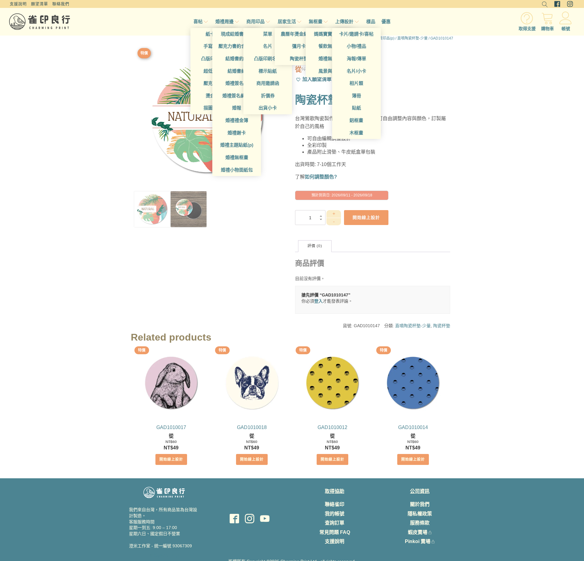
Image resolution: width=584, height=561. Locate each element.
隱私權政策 (420, 513)
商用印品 (255, 21)
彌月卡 (299, 46)
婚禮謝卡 (237, 132)
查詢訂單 (334, 522)
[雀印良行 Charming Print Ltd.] (39, 21)
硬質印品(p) (385, 38)
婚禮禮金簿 (236, 120)
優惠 (386, 21)
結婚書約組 (236, 58)
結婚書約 (237, 71)
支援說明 (18, 4)
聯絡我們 (60, 4)
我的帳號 (334, 513)
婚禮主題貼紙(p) (236, 144)
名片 (267, 46)
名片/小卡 (356, 71)
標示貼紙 (268, 71)
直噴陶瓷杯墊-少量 (412, 38)
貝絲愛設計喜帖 (164, 555)
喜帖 (198, 21)
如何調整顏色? (321, 176)
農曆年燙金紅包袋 (299, 33)
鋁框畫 (356, 120)
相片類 (356, 83)
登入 (318, 301)
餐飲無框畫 (329, 46)
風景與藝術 (329, 71)
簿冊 (356, 95)
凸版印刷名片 (267, 58)
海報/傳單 (356, 58)
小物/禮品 (356, 46)
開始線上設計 (171, 459)
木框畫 (356, 132)
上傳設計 (344, 21)
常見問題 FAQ (334, 532)
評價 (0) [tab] (315, 246)
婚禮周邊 (224, 21)
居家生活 (287, 21)
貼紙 (356, 107)
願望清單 (39, 4)
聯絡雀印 (334, 504)
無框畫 (315, 21)
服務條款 (419, 522)
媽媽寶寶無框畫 (330, 33)
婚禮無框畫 (236, 157)
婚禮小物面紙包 (237, 169)
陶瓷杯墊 (299, 58)
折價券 (268, 95)
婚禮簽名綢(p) (236, 95)
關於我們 (419, 504)
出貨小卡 (268, 107)
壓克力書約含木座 (236, 46)
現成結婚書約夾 (237, 33)
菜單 (267, 33)
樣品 (370, 21)
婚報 (236, 107)
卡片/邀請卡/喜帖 (356, 33)
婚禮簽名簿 (236, 83)
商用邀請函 (267, 83)
